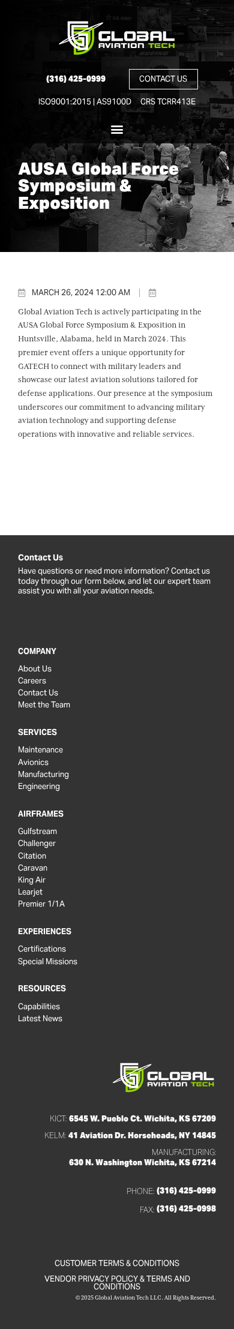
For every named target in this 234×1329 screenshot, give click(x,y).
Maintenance (40, 750)
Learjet (30, 892)
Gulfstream (37, 831)
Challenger (37, 843)
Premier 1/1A (41, 904)
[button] (117, 129)
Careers (32, 681)
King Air (32, 880)
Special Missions (47, 962)
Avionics (33, 762)
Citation (32, 856)
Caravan (32, 868)
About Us (35, 669)
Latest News (40, 1019)
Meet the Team (44, 705)
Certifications (42, 949)
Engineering (39, 786)
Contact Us (38, 693)
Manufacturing (43, 774)
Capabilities (39, 1007)
